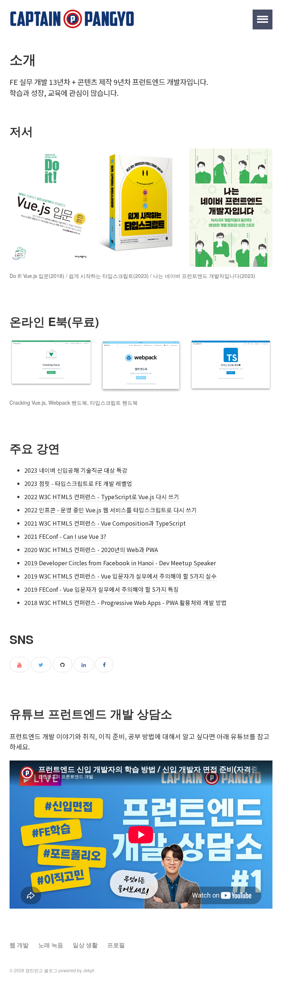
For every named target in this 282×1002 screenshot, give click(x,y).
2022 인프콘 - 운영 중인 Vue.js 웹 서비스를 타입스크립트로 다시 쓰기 (110, 509)
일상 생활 (85, 945)
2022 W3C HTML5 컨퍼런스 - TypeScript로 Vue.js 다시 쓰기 (101, 496)
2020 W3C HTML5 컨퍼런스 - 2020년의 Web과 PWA (91, 549)
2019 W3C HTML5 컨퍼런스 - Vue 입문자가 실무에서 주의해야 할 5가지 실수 (120, 576)
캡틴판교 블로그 (41, 970)
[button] (262, 19)
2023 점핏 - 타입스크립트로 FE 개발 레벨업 (78, 483)
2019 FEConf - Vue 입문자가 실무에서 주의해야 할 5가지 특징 (101, 589)
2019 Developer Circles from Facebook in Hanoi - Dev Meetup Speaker (120, 562)
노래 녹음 (50, 945)
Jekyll (88, 970)
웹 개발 (19, 945)
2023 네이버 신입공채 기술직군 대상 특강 (75, 470)
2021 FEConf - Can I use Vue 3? (65, 536)
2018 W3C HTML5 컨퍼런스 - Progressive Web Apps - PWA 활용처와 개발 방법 (125, 602)
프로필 (116, 945)
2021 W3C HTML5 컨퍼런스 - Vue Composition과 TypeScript (105, 523)
